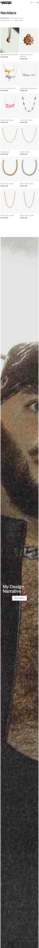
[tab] (4, 18)
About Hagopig (19, 598)
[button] (32, 3)
